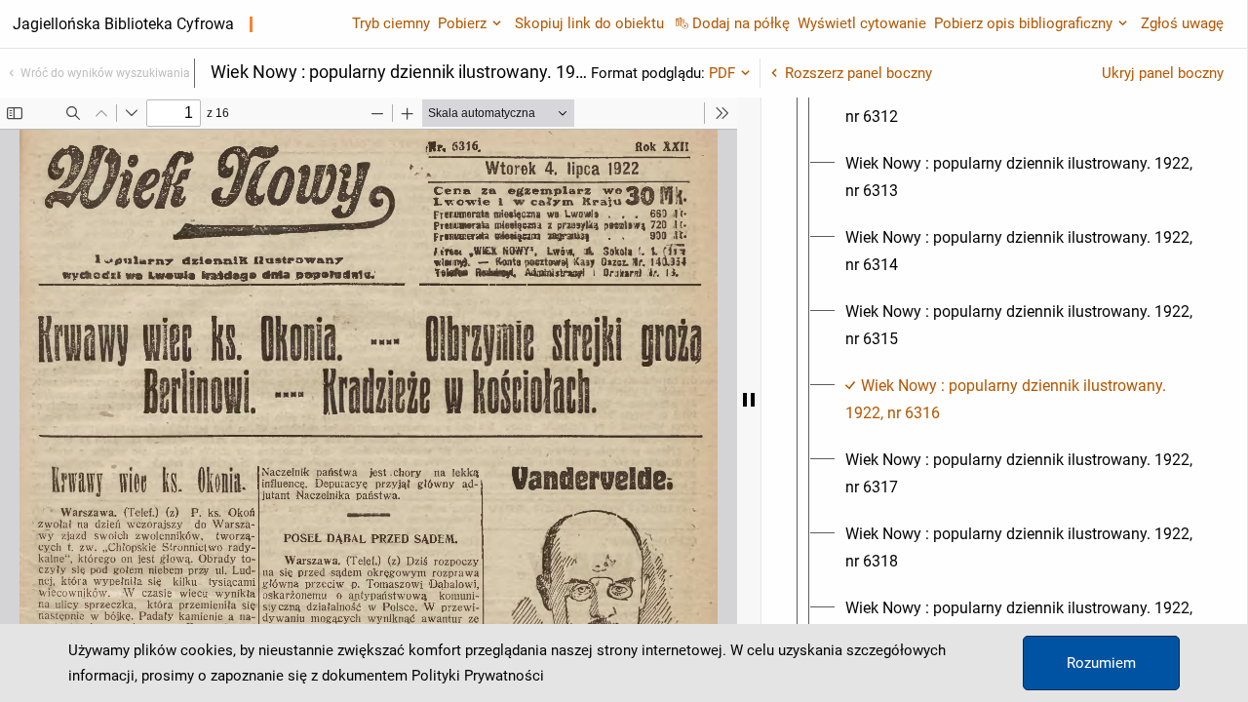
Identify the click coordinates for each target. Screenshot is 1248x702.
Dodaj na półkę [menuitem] (741, 23)
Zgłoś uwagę (1182, 23)
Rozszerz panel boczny (858, 73)
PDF (722, 73)
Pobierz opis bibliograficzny (1023, 23)
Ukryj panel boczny (1163, 73)
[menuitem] (1022, 103)
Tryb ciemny (391, 23)
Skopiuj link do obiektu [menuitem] (589, 23)
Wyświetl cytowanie (862, 23)
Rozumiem (1101, 663)
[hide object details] (748, 400)
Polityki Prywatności (477, 675)
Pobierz (462, 23)
